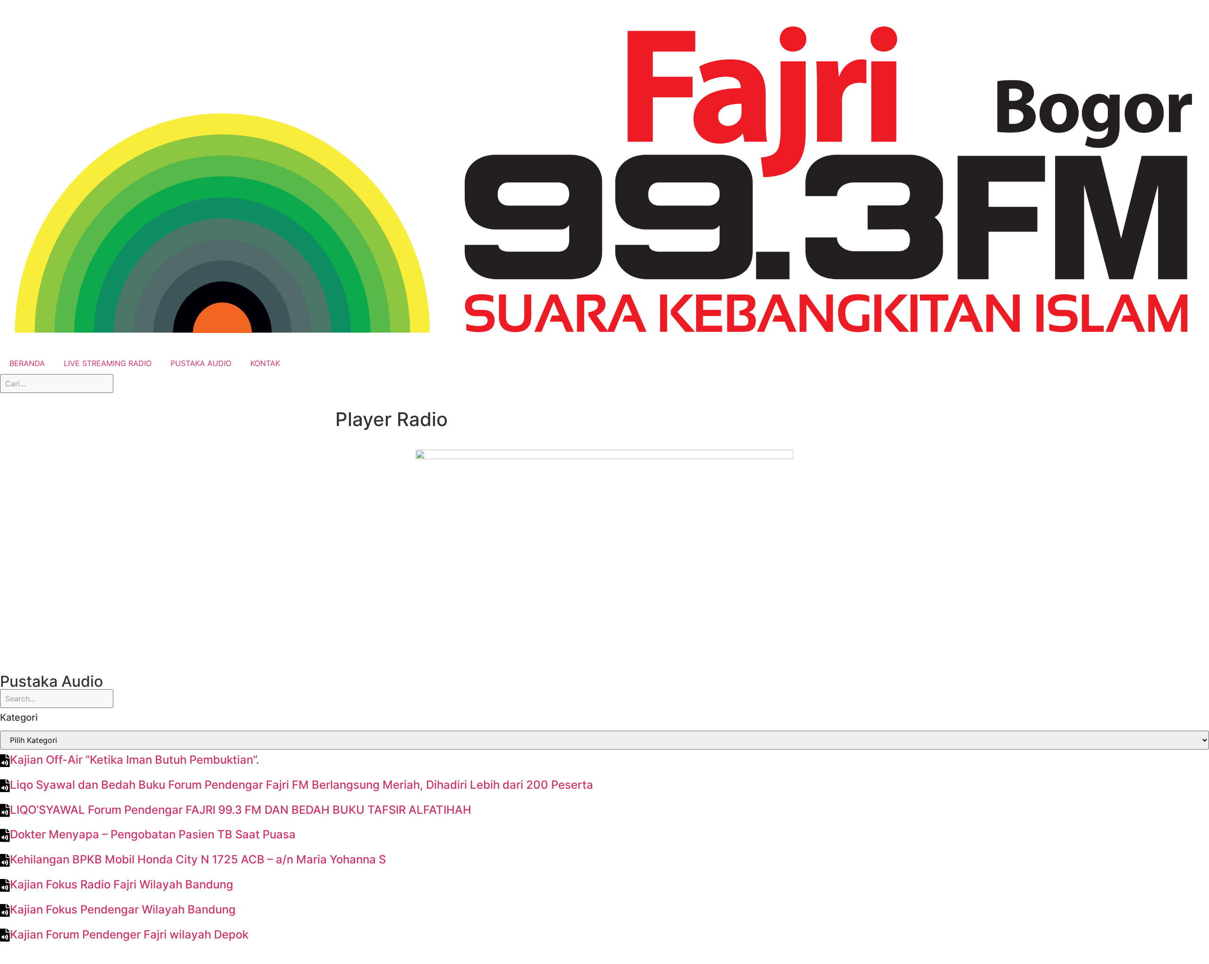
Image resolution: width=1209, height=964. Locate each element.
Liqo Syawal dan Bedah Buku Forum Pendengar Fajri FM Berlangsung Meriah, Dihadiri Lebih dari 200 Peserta (301, 785)
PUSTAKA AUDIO (200, 363)
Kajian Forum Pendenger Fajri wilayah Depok (129, 934)
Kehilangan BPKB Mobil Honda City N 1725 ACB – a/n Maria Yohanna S (198, 859)
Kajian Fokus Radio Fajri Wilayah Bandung (121, 884)
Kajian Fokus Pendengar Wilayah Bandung (123, 909)
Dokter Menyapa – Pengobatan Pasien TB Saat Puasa (153, 834)
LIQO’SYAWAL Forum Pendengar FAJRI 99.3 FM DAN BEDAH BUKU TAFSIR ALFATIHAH (240, 810)
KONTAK (265, 363)
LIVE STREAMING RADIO (108, 363)
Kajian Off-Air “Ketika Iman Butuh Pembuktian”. (134, 760)
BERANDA (27, 363)
